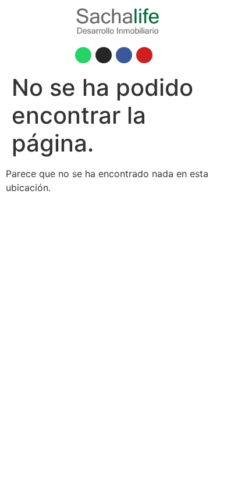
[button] (42, 20)
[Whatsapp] (83, 55)
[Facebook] (124, 55)
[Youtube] (144, 55)
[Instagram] (103, 55)
